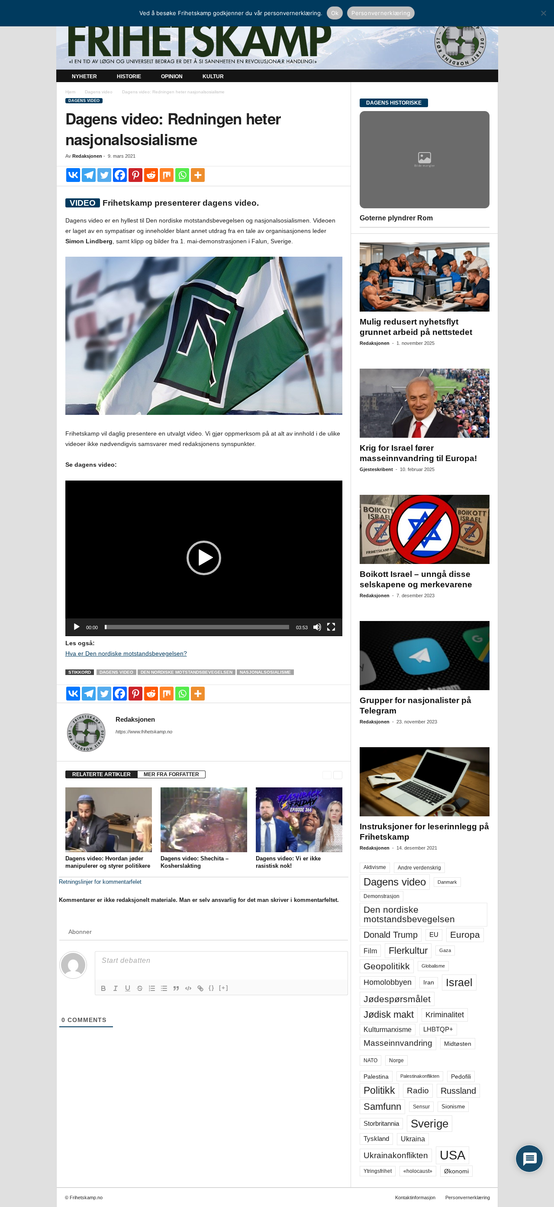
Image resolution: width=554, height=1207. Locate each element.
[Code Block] (188, 988)
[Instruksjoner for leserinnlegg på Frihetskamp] (425, 781)
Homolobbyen (388, 982)
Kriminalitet (444, 1014)
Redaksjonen (87, 156)
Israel (459, 982)
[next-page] (337, 774)
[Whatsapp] (182, 175)
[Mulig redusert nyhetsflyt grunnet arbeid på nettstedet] (425, 277)
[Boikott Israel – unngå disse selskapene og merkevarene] (425, 529)
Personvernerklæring (467, 1197)
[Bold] (103, 988)
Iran (428, 982)
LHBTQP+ (438, 1029)
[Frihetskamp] (277, 41)
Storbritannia (381, 1123)
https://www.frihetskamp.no (144, 731)
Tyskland (376, 1138)
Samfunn (382, 1106)
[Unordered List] (164, 988)
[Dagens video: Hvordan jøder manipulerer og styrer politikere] (108, 819)
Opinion (172, 76)
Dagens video (99, 91)
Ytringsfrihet (378, 1171)
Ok (335, 13)
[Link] (200, 988)
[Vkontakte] (73, 175)
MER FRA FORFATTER (171, 774)
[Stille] (317, 627)
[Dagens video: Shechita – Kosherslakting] (204, 819)
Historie (129, 76)
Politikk (379, 1090)
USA (452, 1155)
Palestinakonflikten (419, 1076)
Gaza (445, 950)
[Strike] (140, 988)
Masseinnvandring (398, 1043)
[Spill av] (76, 627)
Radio (418, 1090)
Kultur (213, 76)
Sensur (421, 1107)
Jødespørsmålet (397, 999)
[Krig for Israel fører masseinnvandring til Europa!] (425, 403)
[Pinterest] (135, 175)
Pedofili (461, 1076)
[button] (485, 76)
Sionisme (453, 1107)
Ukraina (413, 1139)
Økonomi (456, 1171)
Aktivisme (375, 867)
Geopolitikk (387, 966)
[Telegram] (89, 175)
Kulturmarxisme (388, 1029)
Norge (396, 1060)
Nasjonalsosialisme (265, 672)
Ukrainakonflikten (396, 1155)
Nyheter (84, 76)
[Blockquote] (176, 988)
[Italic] (116, 988)
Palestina (376, 1076)
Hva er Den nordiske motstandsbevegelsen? (126, 653)
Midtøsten (457, 1043)
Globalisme (433, 965)
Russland (458, 1091)
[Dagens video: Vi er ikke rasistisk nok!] (299, 819)
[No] (543, 13)
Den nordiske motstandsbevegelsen (186, 672)
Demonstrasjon (381, 896)
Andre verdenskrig (419, 868)
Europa (465, 934)
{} (212, 987)
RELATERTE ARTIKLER (101, 774)
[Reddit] (151, 175)
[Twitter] (104, 175)
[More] (198, 175)
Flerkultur (408, 950)
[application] (203, 558)
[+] (224, 987)
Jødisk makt (389, 1014)
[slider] (197, 627)
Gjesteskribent (376, 469)
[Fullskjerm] (331, 627)
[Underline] (128, 988)
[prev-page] (327, 774)
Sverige (429, 1123)
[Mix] (167, 175)
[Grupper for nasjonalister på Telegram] (425, 655)
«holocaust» (417, 1171)
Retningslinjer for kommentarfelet (100, 882)
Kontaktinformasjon (415, 1197)
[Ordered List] (152, 988)
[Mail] (121, 744)
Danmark (447, 882)
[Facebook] (120, 175)
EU (433, 934)
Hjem (70, 91)
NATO (370, 1060)
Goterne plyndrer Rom (396, 218)
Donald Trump (391, 934)
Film (370, 951)
